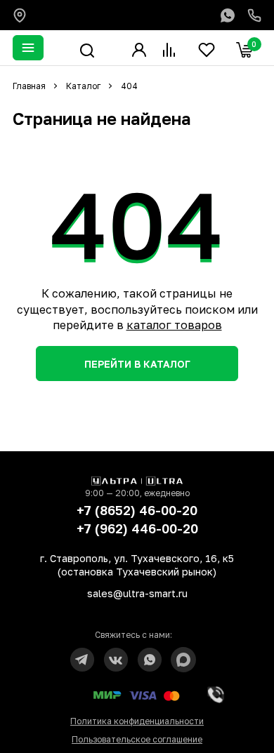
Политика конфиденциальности (137, 721)
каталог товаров (174, 325)
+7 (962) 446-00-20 (137, 528)
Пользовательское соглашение (137, 739)
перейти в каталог (137, 364)
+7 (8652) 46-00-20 (137, 510)
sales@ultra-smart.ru (137, 593)
